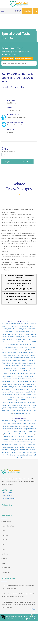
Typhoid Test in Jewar (16, 397)
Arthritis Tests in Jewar (27, 450)
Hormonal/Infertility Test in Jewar (15, 436)
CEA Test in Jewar (23, 355)
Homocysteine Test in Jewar (21, 379)
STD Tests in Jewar (26, 444)
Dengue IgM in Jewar (19, 363)
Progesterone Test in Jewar (17, 408)
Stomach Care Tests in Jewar (27, 452)
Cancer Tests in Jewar (14, 431)
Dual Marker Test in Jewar (11, 402)
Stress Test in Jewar (11, 434)
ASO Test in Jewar (22, 344)
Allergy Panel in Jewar (14, 410)
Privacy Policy (21, 619)
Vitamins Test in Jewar (15, 429)
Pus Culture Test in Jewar (21, 413)
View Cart (25, 162)
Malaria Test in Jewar (9, 387)
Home (3, 38)
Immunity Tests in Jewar (10, 444)
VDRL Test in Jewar (28, 400)
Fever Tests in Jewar (29, 431)
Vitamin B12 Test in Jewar (16, 337)
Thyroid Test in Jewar (9, 423)
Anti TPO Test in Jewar (23, 342)
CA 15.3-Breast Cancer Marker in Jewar (20, 352)
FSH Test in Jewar (29, 371)
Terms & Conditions (8, 619)
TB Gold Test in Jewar (14, 395)
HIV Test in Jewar (29, 384)
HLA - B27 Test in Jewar (21, 376)
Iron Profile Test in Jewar (20, 381)
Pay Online (27, 11)
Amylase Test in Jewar (14, 339)
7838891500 (7, 496)
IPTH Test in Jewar (18, 389)
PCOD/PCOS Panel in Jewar (11, 323)
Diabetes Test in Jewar (28, 421)
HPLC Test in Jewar (18, 350)
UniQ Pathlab (18, 616)
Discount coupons (7, 58)
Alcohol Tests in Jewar (27, 447)
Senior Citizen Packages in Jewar (25, 442)
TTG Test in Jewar (14, 400)
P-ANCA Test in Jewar (24, 387)
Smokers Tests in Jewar (10, 450)
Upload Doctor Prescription (23, 58)
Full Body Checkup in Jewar (11, 421)
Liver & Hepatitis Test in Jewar (13, 426)
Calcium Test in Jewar (9, 405)
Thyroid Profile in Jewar (22, 331)
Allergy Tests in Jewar (8, 452)
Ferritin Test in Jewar (15, 371)
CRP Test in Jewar (9, 373)
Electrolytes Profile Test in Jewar (15, 368)
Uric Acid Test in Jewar (28, 402)
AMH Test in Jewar (29, 339)
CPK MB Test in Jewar (19, 360)
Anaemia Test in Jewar (26, 434)
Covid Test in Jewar (9, 455)
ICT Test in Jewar (27, 366)
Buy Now (8, 162)
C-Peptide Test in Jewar (21, 358)
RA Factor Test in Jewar (16, 392)
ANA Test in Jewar (8, 342)
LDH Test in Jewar (22, 373)
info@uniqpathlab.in (9, 498)
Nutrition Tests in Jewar (25, 455)
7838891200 (7, 493)
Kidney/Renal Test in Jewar (26, 423)
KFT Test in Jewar (13, 326)
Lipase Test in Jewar (15, 384)
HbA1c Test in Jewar (20, 329)
